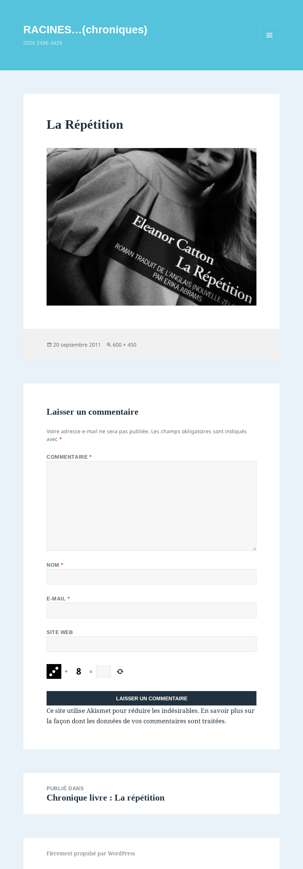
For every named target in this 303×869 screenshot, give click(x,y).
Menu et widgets (269, 45)
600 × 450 (124, 344)
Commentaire (69, 457)
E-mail (58, 599)
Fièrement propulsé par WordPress (91, 853)
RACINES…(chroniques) (85, 30)
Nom (55, 565)
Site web (60, 632)
